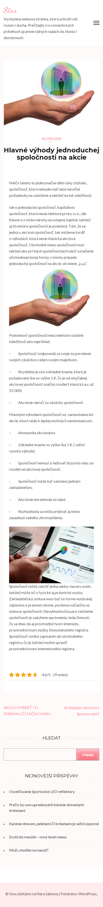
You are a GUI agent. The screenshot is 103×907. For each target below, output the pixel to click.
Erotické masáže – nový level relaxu (38, 837)
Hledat (88, 754)
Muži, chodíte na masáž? (29, 850)
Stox (10, 10)
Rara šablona (47, 894)
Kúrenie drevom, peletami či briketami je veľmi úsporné (54, 823)
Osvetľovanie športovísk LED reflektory (42, 791)
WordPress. (88, 894)
